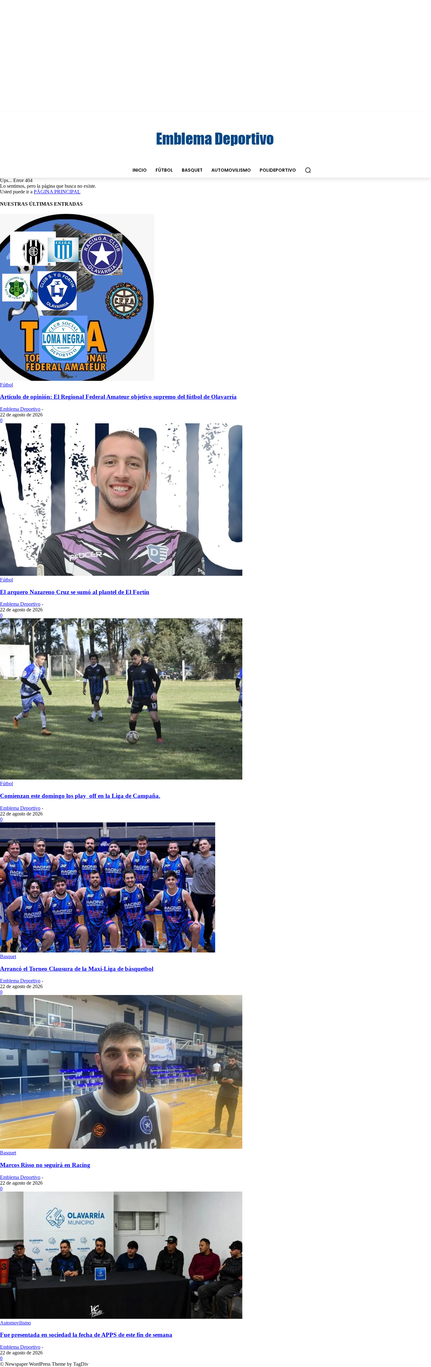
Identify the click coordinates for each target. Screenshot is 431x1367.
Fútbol (6, 384)
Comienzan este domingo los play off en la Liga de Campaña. (80, 795)
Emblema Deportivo (20, 409)
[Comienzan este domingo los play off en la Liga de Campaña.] (121, 778)
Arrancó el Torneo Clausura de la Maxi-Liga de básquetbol (76, 968)
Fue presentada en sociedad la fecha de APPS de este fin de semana (86, 1334)
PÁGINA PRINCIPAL (57, 191)
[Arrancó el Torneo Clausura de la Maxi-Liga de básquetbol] (107, 950)
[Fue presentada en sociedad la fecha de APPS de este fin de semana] (121, 1317)
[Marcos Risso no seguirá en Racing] (121, 1147)
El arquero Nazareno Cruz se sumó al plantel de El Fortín (74, 592)
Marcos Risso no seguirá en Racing (45, 1165)
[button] (308, 170)
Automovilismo (15, 1322)
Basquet (8, 956)
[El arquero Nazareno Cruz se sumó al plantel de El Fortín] (121, 574)
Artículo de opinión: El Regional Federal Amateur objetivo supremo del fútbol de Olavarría (118, 396)
